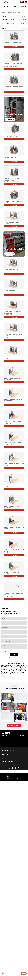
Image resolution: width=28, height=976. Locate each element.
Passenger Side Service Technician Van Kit (14, 527)
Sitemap (22, 778)
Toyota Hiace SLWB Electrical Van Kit (14, 86)
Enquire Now (9, 119)
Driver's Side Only (15, 23)
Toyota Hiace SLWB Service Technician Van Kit (12, 179)
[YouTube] (19, 768)
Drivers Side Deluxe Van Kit (12, 357)
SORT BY (24, 28)
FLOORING (18, 19)
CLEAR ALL (24, 16)
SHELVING (12, 19)
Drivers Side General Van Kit (12, 269)
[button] (5, 16)
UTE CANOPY (14, 6)
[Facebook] (9, 768)
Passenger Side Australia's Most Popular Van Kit (13, 399)
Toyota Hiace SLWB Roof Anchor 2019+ (13, 594)
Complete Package (6, 23)
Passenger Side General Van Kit (13, 421)
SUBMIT (14, 654)
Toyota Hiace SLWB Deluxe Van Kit (14, 201)
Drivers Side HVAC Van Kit (11, 290)
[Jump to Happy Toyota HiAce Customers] (2, 973)
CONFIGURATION (5, 19)
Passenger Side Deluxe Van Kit (13, 572)
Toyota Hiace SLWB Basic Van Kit (13, 42)
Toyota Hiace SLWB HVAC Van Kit (13, 135)
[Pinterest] (15, 768)
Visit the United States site (16, 776)
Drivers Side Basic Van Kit (11, 222)
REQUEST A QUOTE (14, 46)
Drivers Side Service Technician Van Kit (13, 335)
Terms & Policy (7, 778)
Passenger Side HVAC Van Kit (12, 506)
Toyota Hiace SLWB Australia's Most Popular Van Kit (13, 156)
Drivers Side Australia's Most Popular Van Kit (13, 312)
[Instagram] (12, 768)
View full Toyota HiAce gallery (13, 725)
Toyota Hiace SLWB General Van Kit (13, 64)
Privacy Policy (15, 778)
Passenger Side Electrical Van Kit (14, 464)
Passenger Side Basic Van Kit (12, 378)
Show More (3, 676)
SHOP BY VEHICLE (5, 6)
